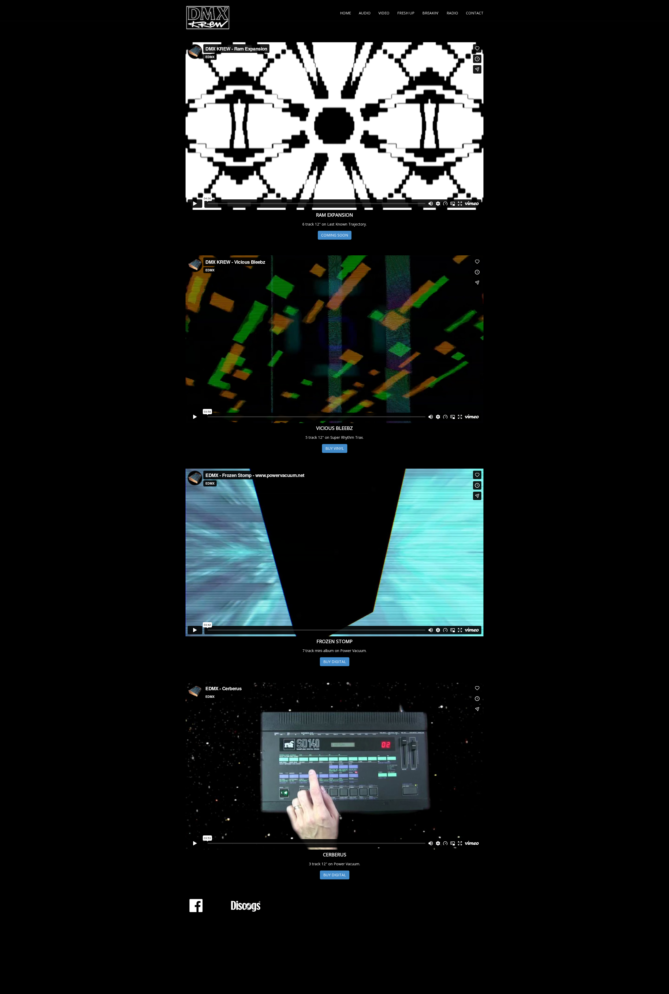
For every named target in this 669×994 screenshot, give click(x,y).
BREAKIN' (430, 12)
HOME (345, 12)
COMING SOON (334, 235)
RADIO (452, 12)
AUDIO (365, 12)
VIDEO (383, 12)
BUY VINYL (334, 448)
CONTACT (474, 12)
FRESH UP (405, 12)
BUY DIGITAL (334, 661)
